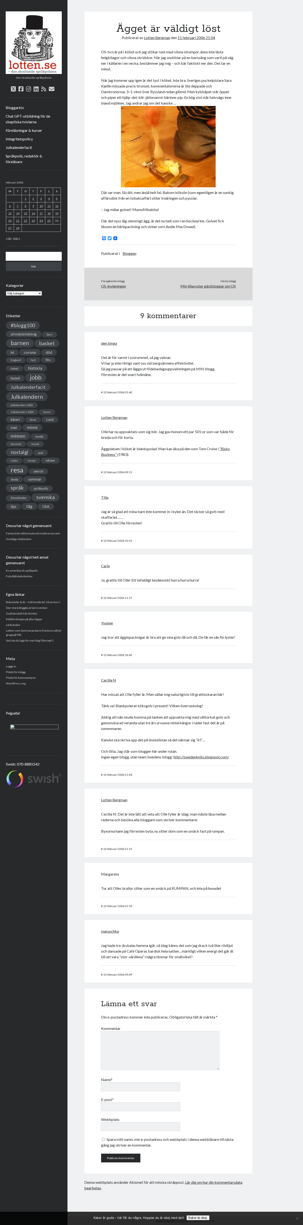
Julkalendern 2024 (22, 411)
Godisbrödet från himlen (21, 613)
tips (13, 507)
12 (56, 206)
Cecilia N (108, 680)
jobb (35, 377)
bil (12, 352)
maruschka (110, 931)
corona (30, 352)
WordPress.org (16, 683)
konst (46, 411)
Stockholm (18, 498)
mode (39, 436)
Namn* (106, 1079)
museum (16, 443)
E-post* (107, 1099)
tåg (29, 506)
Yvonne (107, 623)
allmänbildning (24, 334)
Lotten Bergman (157, 37)
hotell (15, 378)
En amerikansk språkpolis (22, 570)
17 (41, 213)
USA (45, 506)
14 (17, 213)
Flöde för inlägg (15, 672)
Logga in (11, 666)
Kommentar (110, 1028)
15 (25, 213)
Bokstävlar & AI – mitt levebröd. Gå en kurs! (33, 602)
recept (31, 460)
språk (17, 488)
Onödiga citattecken (18, 539)
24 (41, 220)
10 (41, 206)
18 (49, 213)
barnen (20, 343)
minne (32, 427)
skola (14, 479)
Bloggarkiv (15, 107)
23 (33, 220)
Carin (105, 566)
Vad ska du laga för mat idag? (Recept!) (29, 640)
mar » (16, 238)
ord (40, 453)
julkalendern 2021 (22, 405)
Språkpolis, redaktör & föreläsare (24, 159)
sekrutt (38, 471)
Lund (49, 420)
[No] (297, 1218)
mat (14, 427)
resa (17, 470)
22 (25, 220)
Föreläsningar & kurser (24, 130)
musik (35, 444)
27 (10, 228)
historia (35, 368)
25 (49, 220)
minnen (18, 436)
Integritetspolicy (19, 139)
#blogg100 (23, 325)
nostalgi (19, 452)
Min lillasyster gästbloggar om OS (208, 286)
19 (56, 213)
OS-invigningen (113, 286)
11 (49, 206)
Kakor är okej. (198, 1218)
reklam (50, 460)
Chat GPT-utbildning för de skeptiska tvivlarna (28, 119)
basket (47, 343)
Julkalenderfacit (19, 147)
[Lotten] (34, 72)
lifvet (33, 419)
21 (17, 220)
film (48, 360)
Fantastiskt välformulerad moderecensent (33, 533)
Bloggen (129, 253)
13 (10, 213)
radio (14, 460)
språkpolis (41, 488)
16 (33, 213)
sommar (34, 479)
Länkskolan (13, 625)
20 (10, 220)
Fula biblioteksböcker (19, 576)
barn (49, 334)
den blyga (109, 343)
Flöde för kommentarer (21, 677)
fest (33, 360)
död (49, 352)
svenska (45, 497)
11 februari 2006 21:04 (196, 37)
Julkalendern (27, 396)
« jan (9, 238)
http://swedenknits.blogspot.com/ (201, 757)
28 (17, 228)
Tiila (104, 497)
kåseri (15, 419)
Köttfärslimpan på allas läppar (24, 619)
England (16, 360)
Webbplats (110, 1119)
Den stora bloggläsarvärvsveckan (26, 608)
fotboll (14, 368)
